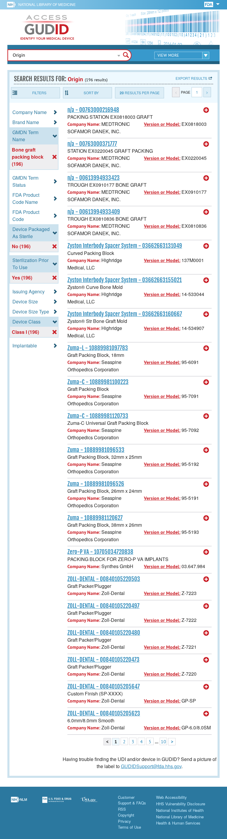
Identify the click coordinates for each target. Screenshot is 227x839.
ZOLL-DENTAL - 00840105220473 (103, 659)
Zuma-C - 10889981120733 (97, 416)
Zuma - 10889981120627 (95, 517)
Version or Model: (162, 124)
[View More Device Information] (206, 110)
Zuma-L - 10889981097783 (97, 348)
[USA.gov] (94, 803)
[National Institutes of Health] (12, 4)
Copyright (126, 815)
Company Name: (83, 124)
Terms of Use (129, 827)
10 (163, 741)
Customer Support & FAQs (132, 800)
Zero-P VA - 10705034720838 (100, 551)
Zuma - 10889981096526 (95, 483)
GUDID (47, 27)
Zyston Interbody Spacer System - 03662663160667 (124, 314)
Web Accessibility (171, 797)
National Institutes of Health (180, 810)
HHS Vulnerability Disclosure (180, 804)
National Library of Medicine (47, 4)
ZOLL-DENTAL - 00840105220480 (103, 632)
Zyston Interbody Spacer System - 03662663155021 (124, 280)
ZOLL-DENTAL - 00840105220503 (103, 579)
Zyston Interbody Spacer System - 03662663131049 (124, 245)
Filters (39, 92)
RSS (122, 809)
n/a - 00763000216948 (93, 109)
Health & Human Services (178, 823)
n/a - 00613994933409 (93, 211)
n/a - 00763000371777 (92, 143)
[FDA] (209, 3)
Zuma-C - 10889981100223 (98, 382)
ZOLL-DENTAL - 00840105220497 (103, 605)
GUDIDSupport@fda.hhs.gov (151, 766)
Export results (191, 78)
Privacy (124, 821)
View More (168, 55)
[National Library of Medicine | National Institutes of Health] (18, 803)
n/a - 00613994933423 (93, 177)
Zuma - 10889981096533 (95, 449)
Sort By (91, 92)
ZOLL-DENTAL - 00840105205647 (103, 686)
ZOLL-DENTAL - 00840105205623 (103, 713)
